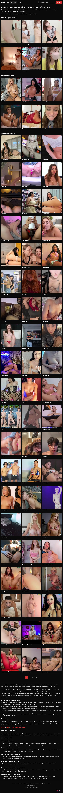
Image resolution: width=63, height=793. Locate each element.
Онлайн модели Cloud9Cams (31, 787)
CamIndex (5, 2)
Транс (23, 727)
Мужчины (15, 727)
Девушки (8, 727)
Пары (19, 727)
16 (36, 677)
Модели (13, 2)
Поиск (20, 2)
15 (32, 677)
